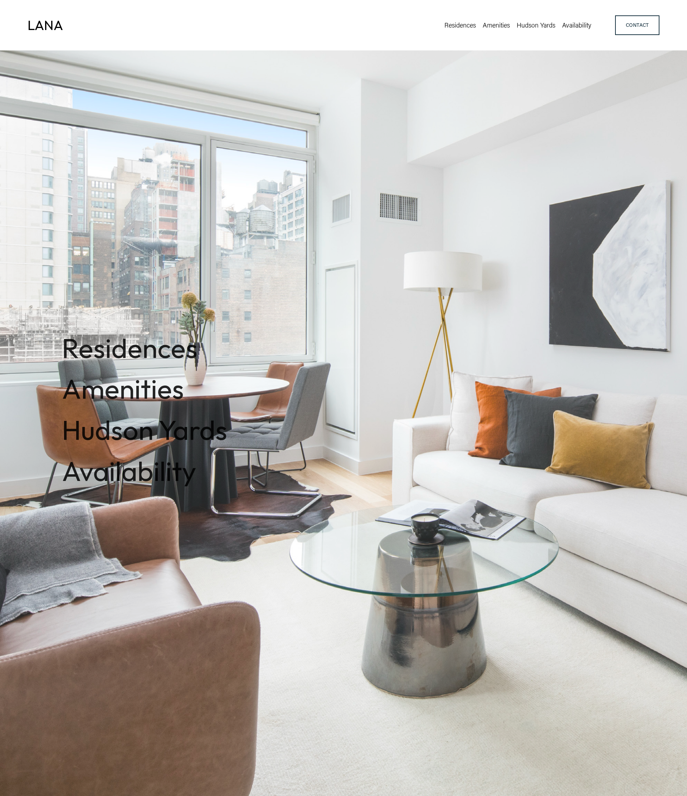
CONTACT (637, 25)
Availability (576, 25)
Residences (460, 25)
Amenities (496, 25)
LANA (45, 25)
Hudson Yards (536, 25)
